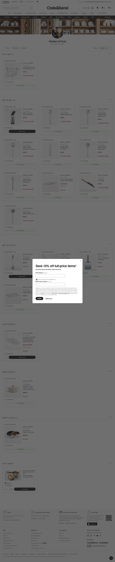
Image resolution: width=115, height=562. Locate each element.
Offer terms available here (64, 293)
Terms (42, 293)
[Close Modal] (80, 261)
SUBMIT (39, 298)
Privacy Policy (55, 293)
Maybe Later (49, 298)
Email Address (41, 272)
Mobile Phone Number (43, 281)
